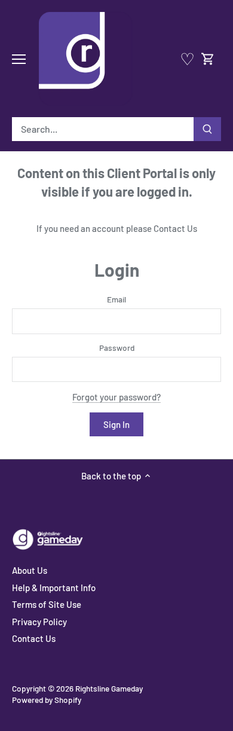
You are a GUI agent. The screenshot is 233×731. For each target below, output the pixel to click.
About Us (29, 570)
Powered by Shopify (46, 700)
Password (116, 348)
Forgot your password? (116, 397)
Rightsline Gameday (109, 688)
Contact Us (175, 228)
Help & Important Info (54, 587)
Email (116, 299)
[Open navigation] (19, 59)
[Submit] (207, 129)
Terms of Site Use (46, 604)
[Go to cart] (208, 58)
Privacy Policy (39, 621)
